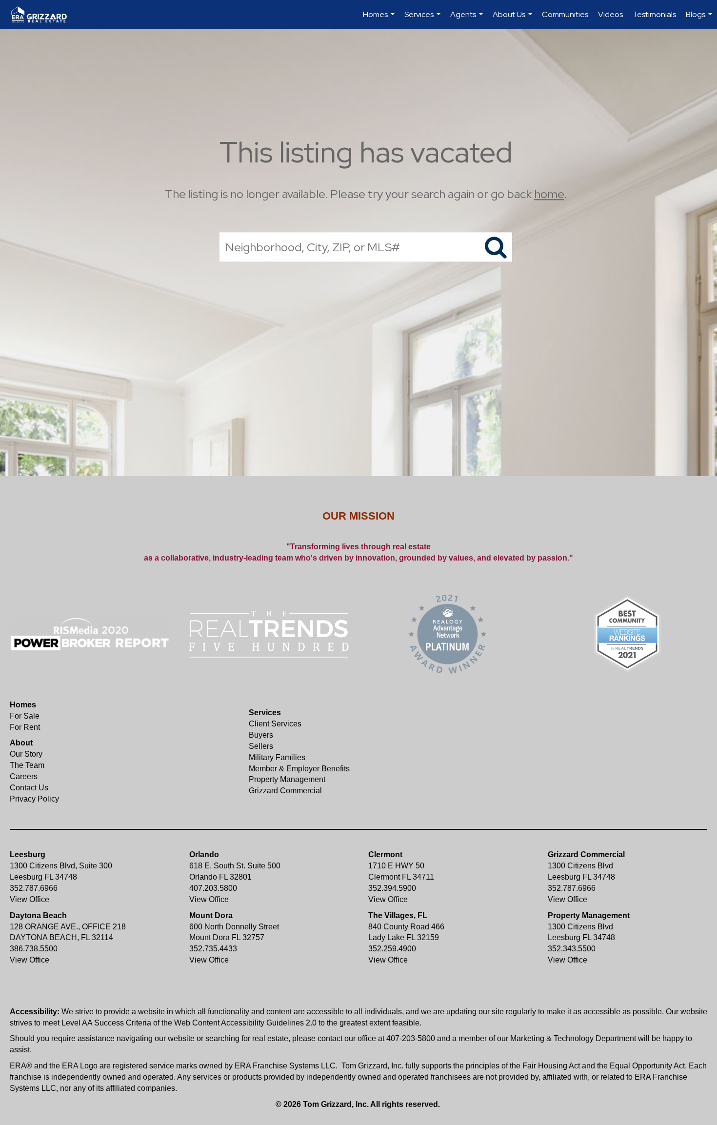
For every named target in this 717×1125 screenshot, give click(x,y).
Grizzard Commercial (285, 790)
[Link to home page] (43, 14)
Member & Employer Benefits (299, 768)
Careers (24, 776)
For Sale (25, 716)
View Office (29, 899)
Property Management (287, 779)
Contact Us (29, 787)
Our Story (26, 754)
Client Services (275, 724)
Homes (380, 19)
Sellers (261, 746)
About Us (514, 19)
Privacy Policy (34, 799)
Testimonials (654, 14)
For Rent (25, 727)
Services (423, 19)
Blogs (700, 19)
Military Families (277, 757)
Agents (467, 19)
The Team (27, 765)
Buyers (261, 735)
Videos (610, 14)
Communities (565, 14)
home (549, 193)
